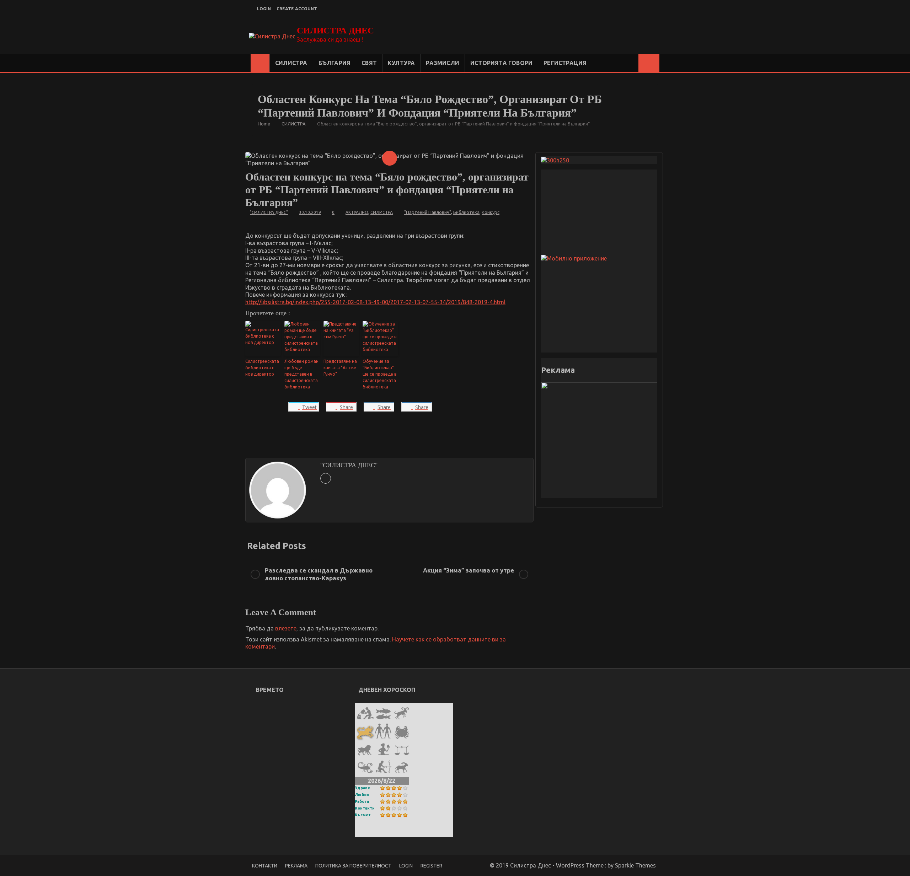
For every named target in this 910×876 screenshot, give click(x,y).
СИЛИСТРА (291, 63)
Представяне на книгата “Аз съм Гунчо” (340, 367)
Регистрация (565, 63)
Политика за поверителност (353, 866)
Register (431, 866)
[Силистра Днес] (260, 63)
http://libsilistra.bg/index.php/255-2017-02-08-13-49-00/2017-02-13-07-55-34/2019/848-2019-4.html (375, 302)
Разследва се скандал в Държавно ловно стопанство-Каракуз (319, 574)
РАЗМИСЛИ (442, 63)
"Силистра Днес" (269, 212)
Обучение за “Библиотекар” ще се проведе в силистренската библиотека (379, 374)
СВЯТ (369, 63)
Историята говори (501, 63)
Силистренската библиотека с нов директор (262, 367)
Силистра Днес (335, 30)
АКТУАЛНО (357, 212)
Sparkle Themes (635, 865)
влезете (285, 628)
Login (406, 866)
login (264, 8)
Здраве (362, 788)
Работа (362, 801)
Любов (362, 794)
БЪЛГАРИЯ (334, 63)
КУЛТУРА (401, 63)
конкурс (490, 212)
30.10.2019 (310, 212)
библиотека (466, 212)
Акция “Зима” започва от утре (468, 570)
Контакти (365, 808)
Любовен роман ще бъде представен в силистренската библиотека (301, 374)
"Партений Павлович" (427, 212)
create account (297, 8)
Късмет (363, 815)
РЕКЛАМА (296, 866)
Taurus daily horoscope (389, 832)
